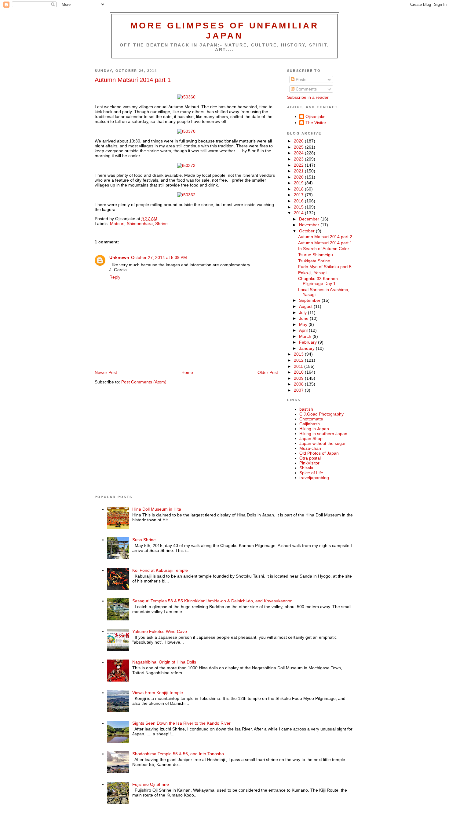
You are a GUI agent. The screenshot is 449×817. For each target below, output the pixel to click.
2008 (299, 384)
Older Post (267, 372)
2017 (299, 194)
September (310, 300)
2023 (299, 159)
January (307, 348)
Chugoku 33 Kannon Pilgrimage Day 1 (318, 281)
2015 (299, 207)
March (305, 336)
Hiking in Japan (314, 428)
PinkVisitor (309, 462)
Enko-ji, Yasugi (312, 272)
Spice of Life (311, 472)
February (308, 342)
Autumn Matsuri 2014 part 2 (325, 236)
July (303, 312)
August (306, 306)
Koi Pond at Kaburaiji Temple (160, 570)
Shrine (161, 223)
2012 (299, 360)
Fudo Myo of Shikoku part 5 (325, 266)
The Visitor (315, 122)
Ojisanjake (315, 116)
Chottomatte (311, 418)
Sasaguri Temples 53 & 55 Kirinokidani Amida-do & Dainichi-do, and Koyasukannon (212, 600)
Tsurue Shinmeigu (315, 254)
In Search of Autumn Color (323, 248)
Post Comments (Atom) (143, 381)
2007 (299, 390)
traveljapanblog (314, 477)
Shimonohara (140, 223)
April (304, 330)
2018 (299, 189)
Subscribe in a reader (308, 97)
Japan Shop (311, 438)
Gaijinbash (309, 423)
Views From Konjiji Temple (157, 692)
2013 (299, 354)
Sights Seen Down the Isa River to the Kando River (181, 723)
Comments (305, 89)
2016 (299, 200)
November (309, 224)
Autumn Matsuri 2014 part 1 (133, 79)
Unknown (119, 257)
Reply (114, 277)
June (304, 318)
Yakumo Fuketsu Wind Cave (159, 631)
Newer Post (106, 372)
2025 (299, 147)
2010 (299, 372)
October (307, 230)
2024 (299, 152)
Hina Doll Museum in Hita (156, 509)
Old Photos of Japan (319, 453)
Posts (300, 79)
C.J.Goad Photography (321, 414)
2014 (299, 212)
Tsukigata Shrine (314, 260)
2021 (299, 170)
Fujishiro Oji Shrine (150, 784)
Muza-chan (310, 448)
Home (187, 372)
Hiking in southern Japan (323, 433)
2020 (299, 177)
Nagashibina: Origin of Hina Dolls (164, 662)
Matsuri (117, 223)
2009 (299, 378)
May (303, 324)
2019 (299, 182)
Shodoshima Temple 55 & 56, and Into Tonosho (178, 753)
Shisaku (307, 467)
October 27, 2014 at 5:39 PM (159, 257)
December (309, 218)
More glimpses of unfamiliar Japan (224, 30)
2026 (299, 141)
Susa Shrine (144, 539)
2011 (299, 366)
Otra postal (310, 458)
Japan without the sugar (322, 443)
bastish (306, 409)
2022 (299, 165)
